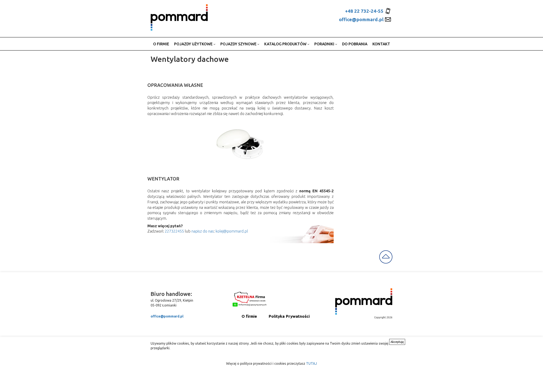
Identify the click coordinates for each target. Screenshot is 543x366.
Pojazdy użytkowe (193, 44)
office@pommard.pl (361, 19)
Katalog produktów (285, 44)
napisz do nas (202, 231)
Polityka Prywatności (289, 316)
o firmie (161, 44)
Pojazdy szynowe (238, 44)
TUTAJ (311, 363)
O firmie (249, 316)
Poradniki (324, 44)
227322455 (174, 231)
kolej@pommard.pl (232, 231)
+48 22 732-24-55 (364, 11)
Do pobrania (354, 44)
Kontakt (381, 44)
